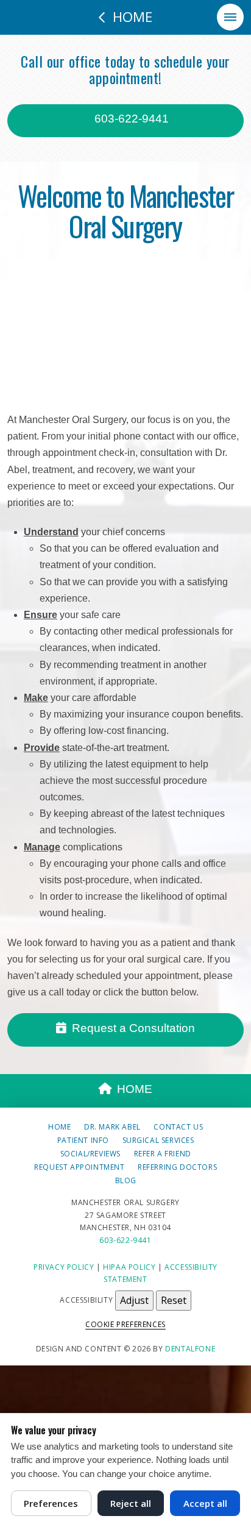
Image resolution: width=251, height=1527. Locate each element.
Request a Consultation (133, 1028)
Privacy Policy (64, 1267)
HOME (134, 1089)
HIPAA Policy (129, 1267)
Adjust (134, 1300)
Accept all (205, 1503)
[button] (230, 17)
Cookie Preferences (125, 1324)
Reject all (130, 1503)
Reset (173, 1300)
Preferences (51, 1503)
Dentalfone (190, 1349)
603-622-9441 (130, 118)
